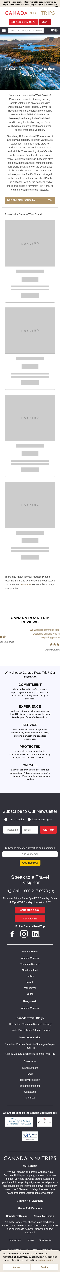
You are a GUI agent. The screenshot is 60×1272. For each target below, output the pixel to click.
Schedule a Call (30, 909)
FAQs (30, 1074)
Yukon (30, 994)
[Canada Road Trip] (30, 13)
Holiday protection (30, 1080)
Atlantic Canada (30, 958)
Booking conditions (30, 1086)
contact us (25, 584)
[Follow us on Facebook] (12, 934)
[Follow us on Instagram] (24, 934)
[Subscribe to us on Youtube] (48, 934)
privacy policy (46, 1260)
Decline (44, 1267)
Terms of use (15, 1240)
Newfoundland (30, 970)
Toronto (30, 982)
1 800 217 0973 (25, 21)
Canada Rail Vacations (30, 1200)
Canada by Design (17, 1216)
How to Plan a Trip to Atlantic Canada (30, 1030)
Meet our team (30, 1068)
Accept (16, 1267)
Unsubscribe (45, 1240)
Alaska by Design (44, 1216)
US (44, 21)
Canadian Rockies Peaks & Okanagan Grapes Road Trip (30, 1046)
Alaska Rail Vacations (30, 1208)
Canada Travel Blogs (30, 1018)
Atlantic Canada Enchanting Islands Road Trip (30, 1053)
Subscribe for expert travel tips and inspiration (30, 848)
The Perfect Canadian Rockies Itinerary (30, 1024)
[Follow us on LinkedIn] (36, 934)
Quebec (30, 976)
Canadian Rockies (30, 964)
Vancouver (30, 988)
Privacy (30, 1240)
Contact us (30, 918)
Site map (30, 1097)
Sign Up (48, 829)
